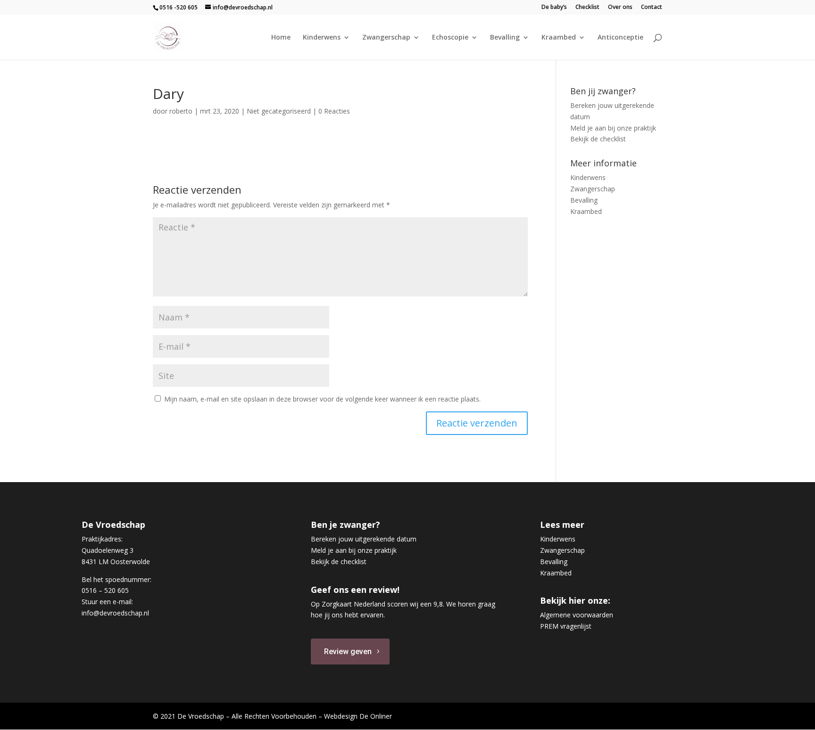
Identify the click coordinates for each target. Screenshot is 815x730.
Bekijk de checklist (598, 138)
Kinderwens (322, 37)
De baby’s (554, 7)
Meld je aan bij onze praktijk (613, 127)
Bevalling (505, 37)
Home (281, 37)
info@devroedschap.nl (115, 612)
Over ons (620, 7)
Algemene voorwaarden (576, 614)
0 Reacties (334, 111)
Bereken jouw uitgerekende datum (363, 538)
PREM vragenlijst (565, 626)
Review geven (348, 651)
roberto (180, 111)
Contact (651, 7)
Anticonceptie (620, 37)
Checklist (587, 7)
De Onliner (375, 716)
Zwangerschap (386, 37)
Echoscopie (450, 37)
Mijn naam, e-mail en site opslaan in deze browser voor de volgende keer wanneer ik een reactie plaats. (322, 398)
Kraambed (558, 37)
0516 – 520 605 (105, 590)
